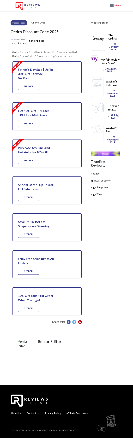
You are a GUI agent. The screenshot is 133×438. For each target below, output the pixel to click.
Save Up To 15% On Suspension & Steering (33, 224)
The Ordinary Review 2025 (113, 40)
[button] (115, 5)
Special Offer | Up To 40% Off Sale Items (36, 187)
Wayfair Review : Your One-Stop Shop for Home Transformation (110, 65)
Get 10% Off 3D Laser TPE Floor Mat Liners (33, 113)
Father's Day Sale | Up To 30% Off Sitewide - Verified (35, 74)
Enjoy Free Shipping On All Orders (36, 261)
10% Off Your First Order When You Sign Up (36, 298)
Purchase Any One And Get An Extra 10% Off (34, 150)
